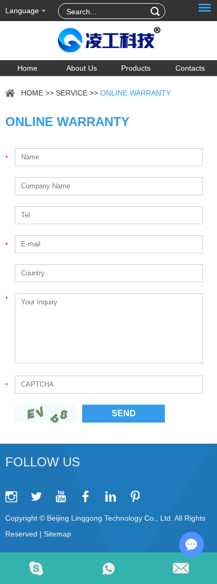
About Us (81, 68)
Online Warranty (135, 93)
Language (22, 10)
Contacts (190, 68)
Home (27, 68)
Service (71, 93)
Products (136, 68)
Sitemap (57, 534)
